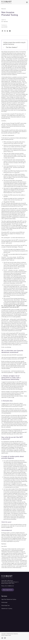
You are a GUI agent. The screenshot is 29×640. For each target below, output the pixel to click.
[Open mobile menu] (27, 2)
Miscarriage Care (5, 605)
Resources (3, 8)
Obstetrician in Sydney (6, 608)
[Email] (10, 31)
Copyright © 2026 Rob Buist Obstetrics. (9, 633)
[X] (5, 31)
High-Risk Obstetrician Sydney (8, 599)
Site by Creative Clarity (6, 635)
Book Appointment (7, 590)
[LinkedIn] (7, 31)
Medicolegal (4, 602)
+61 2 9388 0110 (9, 586)
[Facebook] (2, 31)
